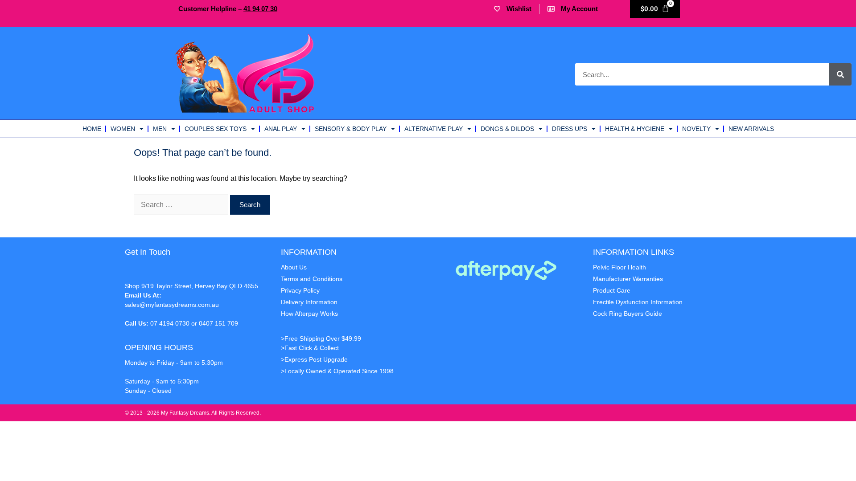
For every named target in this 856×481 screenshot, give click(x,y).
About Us (294, 267)
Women (123, 128)
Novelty (696, 128)
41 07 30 (260, 8)
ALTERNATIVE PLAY (433, 128)
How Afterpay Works (309, 313)
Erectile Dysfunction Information (638, 302)
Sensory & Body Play (351, 128)
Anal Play (280, 128)
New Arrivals (751, 128)
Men (160, 128)
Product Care (611, 290)
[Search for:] (182, 204)
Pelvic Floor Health (619, 267)
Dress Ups (569, 128)
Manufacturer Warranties (628, 278)
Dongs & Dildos (507, 128)
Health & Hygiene (634, 128)
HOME (91, 128)
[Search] (840, 74)
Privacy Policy (300, 290)
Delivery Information (309, 302)
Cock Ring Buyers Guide (627, 313)
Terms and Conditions (311, 278)
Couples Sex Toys (216, 128)
